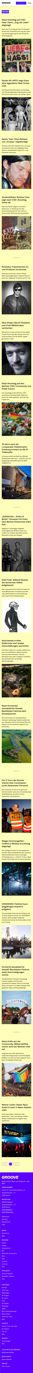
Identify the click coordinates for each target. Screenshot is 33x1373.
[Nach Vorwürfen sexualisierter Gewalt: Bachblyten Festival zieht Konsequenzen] (16, 746)
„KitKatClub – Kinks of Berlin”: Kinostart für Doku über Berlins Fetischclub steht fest (16, 520)
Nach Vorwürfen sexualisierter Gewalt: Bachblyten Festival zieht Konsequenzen (14, 709)
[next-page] (17, 1164)
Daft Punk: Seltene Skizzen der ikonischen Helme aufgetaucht (15, 582)
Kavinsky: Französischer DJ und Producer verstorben (15, 268)
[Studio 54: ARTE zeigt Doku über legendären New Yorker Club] (16, 114)
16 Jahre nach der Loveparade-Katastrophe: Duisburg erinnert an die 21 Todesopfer (15, 448)
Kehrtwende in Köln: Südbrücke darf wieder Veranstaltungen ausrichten (15, 643)
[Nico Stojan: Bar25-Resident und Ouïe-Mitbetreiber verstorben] (16, 358)
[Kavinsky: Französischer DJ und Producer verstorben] (16, 297)
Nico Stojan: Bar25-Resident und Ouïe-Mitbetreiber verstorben (16, 325)
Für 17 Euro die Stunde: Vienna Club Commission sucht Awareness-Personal (15, 783)
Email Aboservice (7, 1212)
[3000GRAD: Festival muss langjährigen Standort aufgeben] (16, 942)
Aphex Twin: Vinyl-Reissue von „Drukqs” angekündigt (15, 140)
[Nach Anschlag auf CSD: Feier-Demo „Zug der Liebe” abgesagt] (16, 55)
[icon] (29, 3)
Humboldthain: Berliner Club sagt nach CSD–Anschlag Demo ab (15, 200)
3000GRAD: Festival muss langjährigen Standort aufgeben (15, 906)
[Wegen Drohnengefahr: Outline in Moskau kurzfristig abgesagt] (16, 879)
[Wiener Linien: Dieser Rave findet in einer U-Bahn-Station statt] (16, 1140)
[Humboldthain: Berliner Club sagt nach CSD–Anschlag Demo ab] (16, 233)
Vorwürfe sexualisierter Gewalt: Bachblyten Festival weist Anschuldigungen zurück (15, 970)
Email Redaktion (7, 1210)
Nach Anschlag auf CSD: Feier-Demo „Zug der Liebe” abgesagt (15, 22)
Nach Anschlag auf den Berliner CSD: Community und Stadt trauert (16, 386)
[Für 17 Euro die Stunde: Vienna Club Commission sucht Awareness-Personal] (16, 816)
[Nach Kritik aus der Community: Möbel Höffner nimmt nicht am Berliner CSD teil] (16, 1079)
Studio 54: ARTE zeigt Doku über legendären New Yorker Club (15, 83)
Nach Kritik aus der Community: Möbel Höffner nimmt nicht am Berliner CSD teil (16, 1045)
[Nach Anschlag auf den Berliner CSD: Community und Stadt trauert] (16, 419)
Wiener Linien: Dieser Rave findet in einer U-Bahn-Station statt (16, 1107)
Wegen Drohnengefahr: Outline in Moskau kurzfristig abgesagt (16, 844)
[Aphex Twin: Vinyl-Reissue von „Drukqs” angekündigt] (16, 172)
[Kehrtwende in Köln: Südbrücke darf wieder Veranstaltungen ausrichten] (16, 680)
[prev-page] (3, 1164)
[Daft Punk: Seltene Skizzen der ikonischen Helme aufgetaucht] (16, 615)
